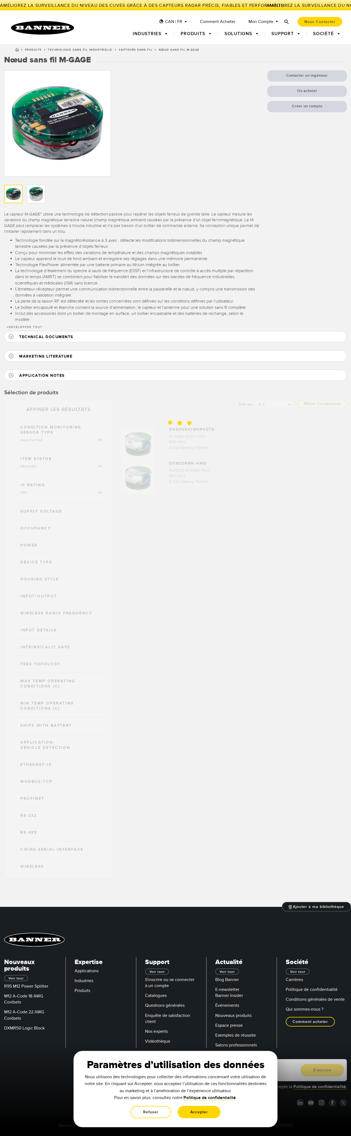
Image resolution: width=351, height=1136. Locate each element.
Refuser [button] (150, 1112)
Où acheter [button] (307, 91)
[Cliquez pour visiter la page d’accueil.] (42, 28)
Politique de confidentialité (312, 989)
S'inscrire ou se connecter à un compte (169, 982)
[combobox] (274, 404)
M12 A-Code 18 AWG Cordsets (23, 999)
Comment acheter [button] (310, 1021)
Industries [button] (148, 33)
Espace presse (229, 1025)
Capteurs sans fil (135, 49)
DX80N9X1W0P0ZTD (192, 429)
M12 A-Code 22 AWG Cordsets (24, 1015)
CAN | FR (173, 21)
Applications (86, 971)
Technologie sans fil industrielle (80, 49)
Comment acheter (217, 21)
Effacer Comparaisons (322, 404)
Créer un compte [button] (307, 106)
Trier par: (246, 404)
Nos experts (156, 1031)
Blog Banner (227, 979)
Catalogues (156, 995)
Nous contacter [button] (319, 21)
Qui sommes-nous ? (304, 1009)
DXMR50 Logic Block (24, 1028)
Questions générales (165, 1005)
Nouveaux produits (233, 1015)
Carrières (294, 979)
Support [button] (283, 33)
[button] (175, 336)
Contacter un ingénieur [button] (307, 75)
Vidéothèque (157, 1041)
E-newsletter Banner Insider (229, 992)
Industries (84, 980)
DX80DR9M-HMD (188, 463)
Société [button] (324, 33)
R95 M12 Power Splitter (26, 986)
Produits (33, 49)
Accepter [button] (199, 1112)
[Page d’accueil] (17, 50)
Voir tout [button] (16, 978)
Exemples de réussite (235, 1035)
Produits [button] (194, 33)
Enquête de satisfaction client (167, 1018)
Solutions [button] (239, 33)
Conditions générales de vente (315, 999)
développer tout (25, 327)
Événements (227, 1005)
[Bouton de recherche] (286, 22)
